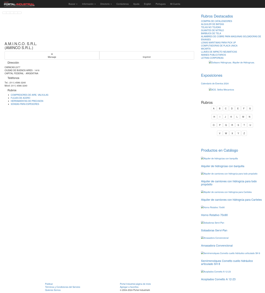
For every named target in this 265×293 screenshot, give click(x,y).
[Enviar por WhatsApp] (12, 13)
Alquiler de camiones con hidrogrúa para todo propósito (229, 182)
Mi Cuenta (175, 3)
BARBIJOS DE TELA (211, 33)
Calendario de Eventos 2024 (215, 83)
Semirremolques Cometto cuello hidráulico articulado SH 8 (227, 262)
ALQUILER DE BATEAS (212, 24)
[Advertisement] (99, 26)
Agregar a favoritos (129, 286)
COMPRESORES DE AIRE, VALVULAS (29, 94)
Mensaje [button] (52, 56)
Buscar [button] (72, 3)
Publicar (49, 283)
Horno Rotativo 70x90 (214, 215)
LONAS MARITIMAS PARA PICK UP (218, 42)
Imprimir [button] (147, 56)
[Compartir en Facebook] (4, 13)
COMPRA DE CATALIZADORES (216, 21)
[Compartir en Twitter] (8, 13)
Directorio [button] (105, 3)
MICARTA (206, 48)
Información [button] (88, 3)
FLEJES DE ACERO (20, 97)
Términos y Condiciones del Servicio (62, 286)
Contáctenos (122, 3)
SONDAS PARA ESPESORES (25, 103)
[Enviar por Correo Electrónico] (16, 13)
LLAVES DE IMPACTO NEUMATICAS (219, 51)
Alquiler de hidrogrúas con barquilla (222, 166)
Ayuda (136, 3)
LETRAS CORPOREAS (212, 57)
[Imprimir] (20, 13)
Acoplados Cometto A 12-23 (218, 279)
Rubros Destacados (217, 16)
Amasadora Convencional (217, 245)
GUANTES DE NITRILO (212, 30)
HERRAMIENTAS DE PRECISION (27, 100)
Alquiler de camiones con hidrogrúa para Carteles (231, 199)
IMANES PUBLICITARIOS (213, 54)
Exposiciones (211, 75)
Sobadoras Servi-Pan (214, 230)
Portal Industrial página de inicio (135, 283)
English (147, 3)
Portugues (161, 3)
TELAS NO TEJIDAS (211, 27)
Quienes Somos (53, 289)
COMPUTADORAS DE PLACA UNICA (219, 45)
